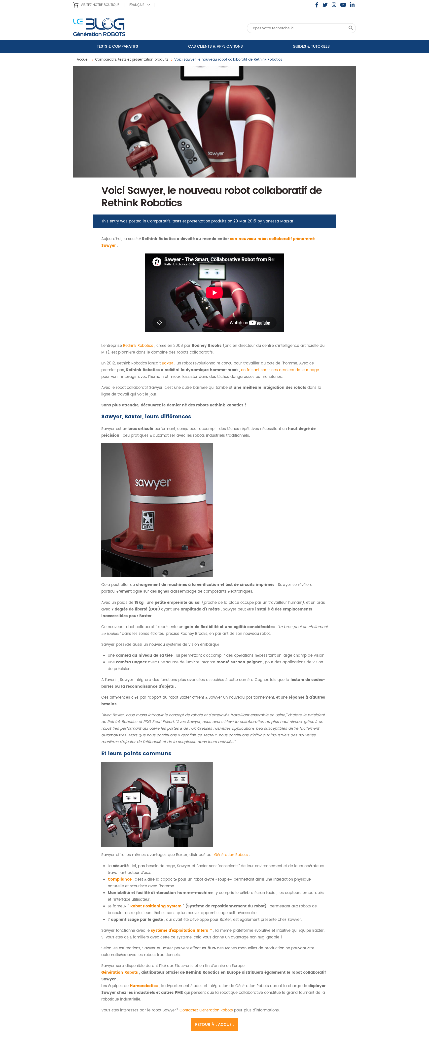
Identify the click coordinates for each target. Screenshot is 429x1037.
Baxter (168, 363)
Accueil (83, 59)
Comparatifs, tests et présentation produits (131, 59)
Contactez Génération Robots (206, 1010)
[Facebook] (317, 5)
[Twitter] (325, 5)
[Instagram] (334, 5)
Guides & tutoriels (311, 46)
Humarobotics (144, 986)
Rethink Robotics (138, 346)
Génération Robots (231, 855)
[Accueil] (112, 29)
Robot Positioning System (156, 906)
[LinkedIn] (352, 5)
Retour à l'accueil (214, 1024)
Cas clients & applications (215, 46)
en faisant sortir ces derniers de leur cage (280, 370)
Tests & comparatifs (117, 46)
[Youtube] (343, 5)
